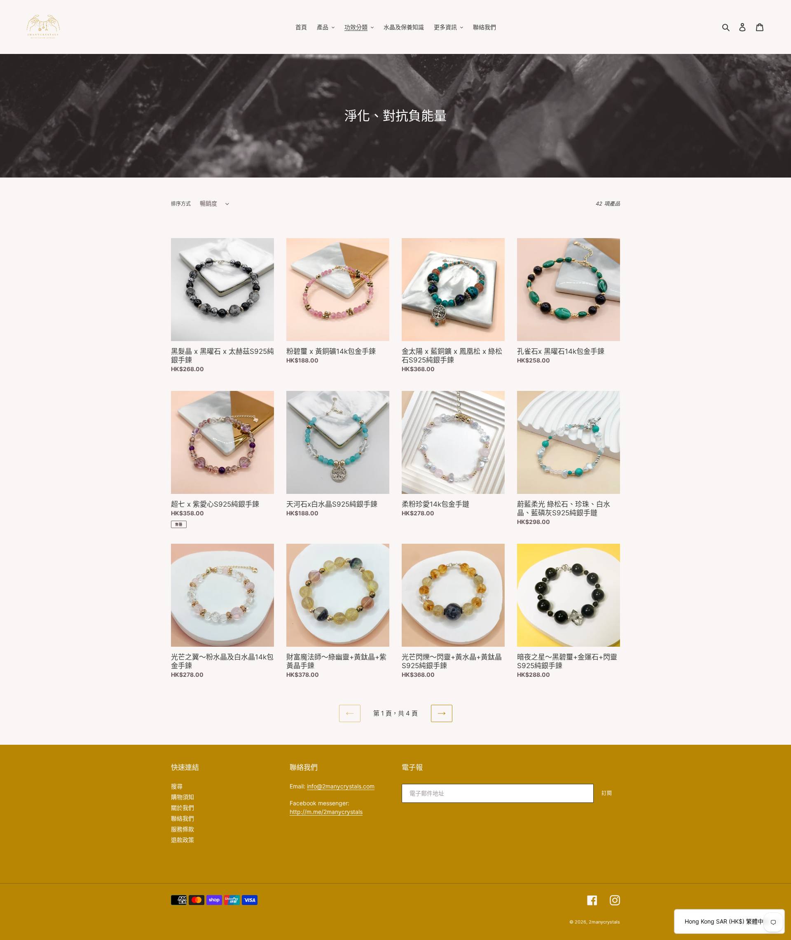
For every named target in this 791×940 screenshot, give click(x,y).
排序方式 (181, 204)
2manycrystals (604, 922)
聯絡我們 (182, 818)
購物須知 (182, 796)
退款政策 (182, 839)
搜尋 (177, 786)
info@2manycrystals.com (340, 786)
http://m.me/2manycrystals (326, 811)
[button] (729, 921)
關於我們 (182, 807)
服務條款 (182, 828)
